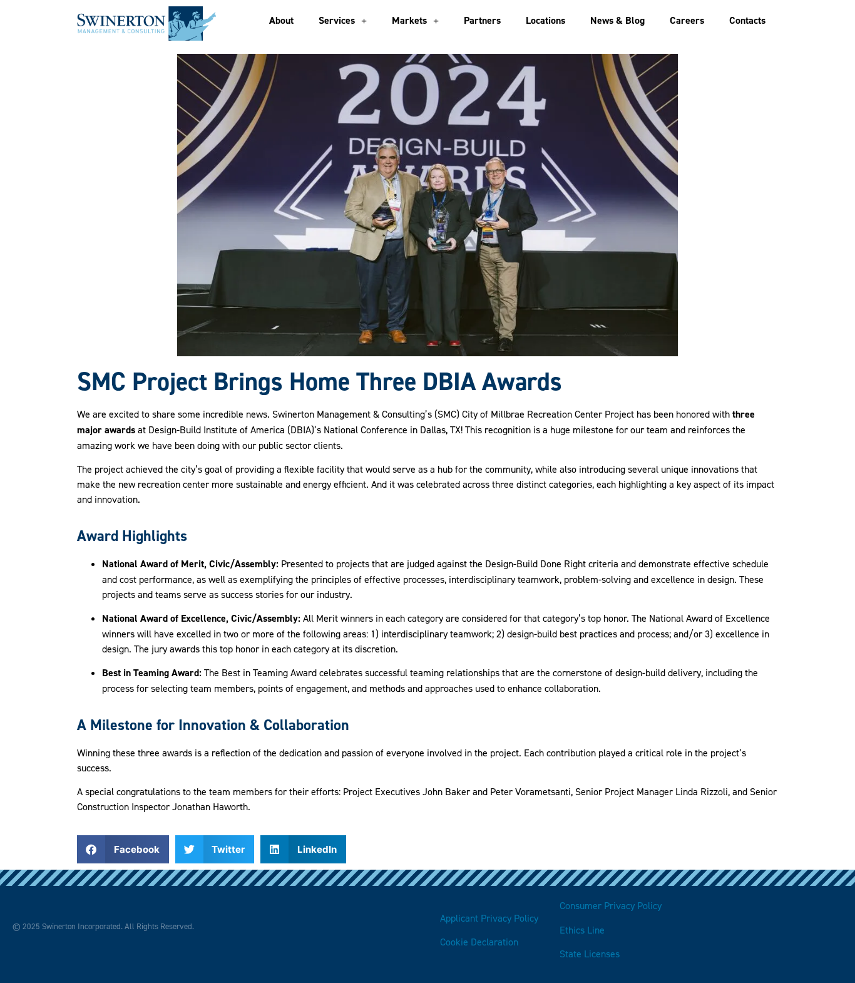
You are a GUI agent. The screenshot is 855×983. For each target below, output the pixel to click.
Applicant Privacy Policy (489, 918)
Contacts (747, 20)
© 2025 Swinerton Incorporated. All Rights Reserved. (103, 926)
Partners (482, 20)
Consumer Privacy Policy (611, 905)
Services (337, 20)
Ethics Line (582, 930)
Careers (687, 20)
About (281, 20)
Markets (409, 20)
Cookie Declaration (480, 941)
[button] (123, 849)
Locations (545, 20)
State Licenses (590, 953)
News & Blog (617, 20)
